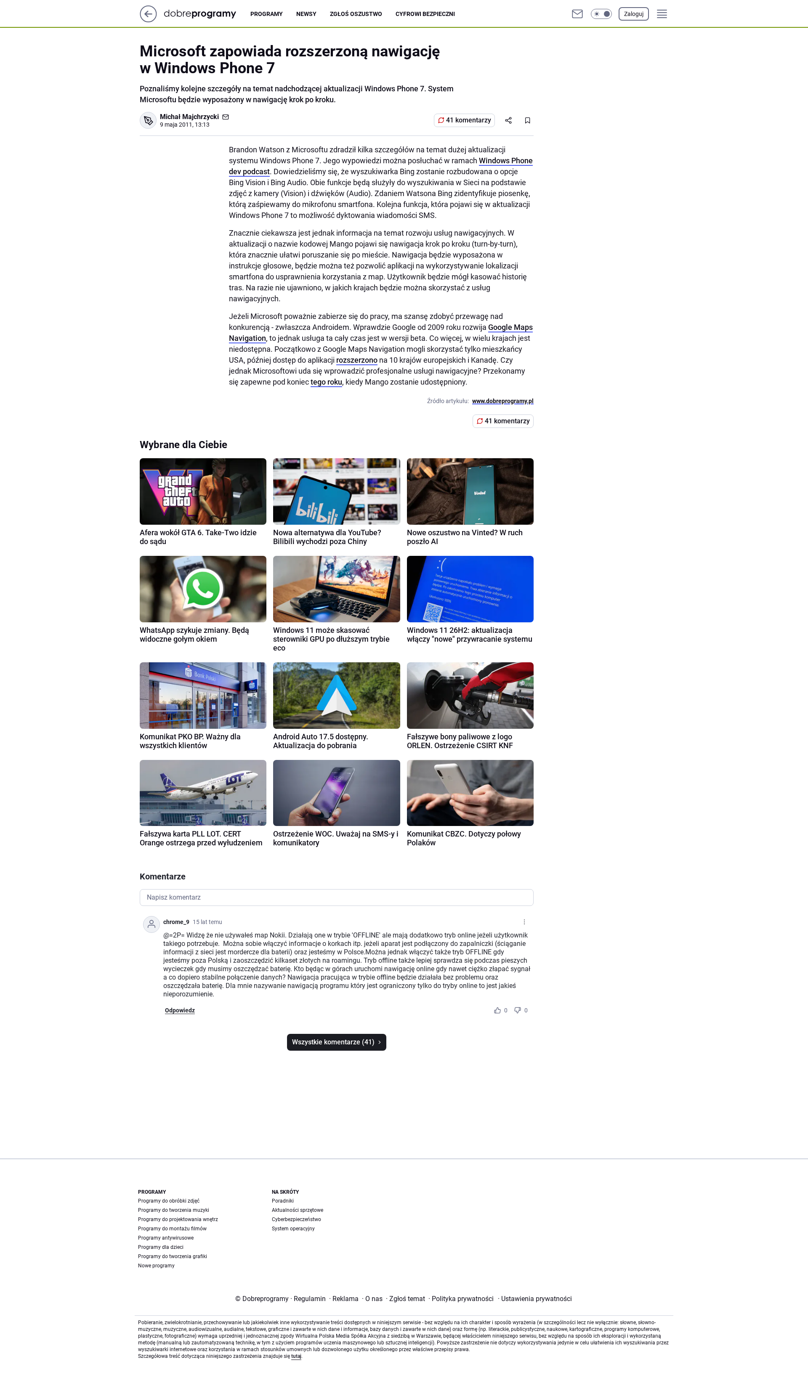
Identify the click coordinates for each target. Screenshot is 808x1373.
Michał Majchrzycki (189, 117)
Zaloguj (633, 14)
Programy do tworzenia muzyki (173, 1210)
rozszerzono (356, 360)
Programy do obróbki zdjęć (168, 1201)
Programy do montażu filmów (172, 1229)
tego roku (326, 381)
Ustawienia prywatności (535, 1299)
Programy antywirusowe (166, 1238)
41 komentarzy (468, 120)
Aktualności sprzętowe (297, 1210)
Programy (266, 14)
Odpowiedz (180, 1010)
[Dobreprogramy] (206, 13)
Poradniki (283, 1201)
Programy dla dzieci (160, 1247)
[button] (601, 14)
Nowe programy (156, 1266)
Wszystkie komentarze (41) (333, 1042)
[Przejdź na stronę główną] (148, 20)
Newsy (306, 14)
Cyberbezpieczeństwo (296, 1219)
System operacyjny (293, 1229)
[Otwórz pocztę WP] (577, 14)
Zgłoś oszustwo (356, 14)
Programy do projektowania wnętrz (178, 1219)
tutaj (296, 1356)
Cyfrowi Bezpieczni (425, 14)
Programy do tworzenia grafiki (172, 1256)
